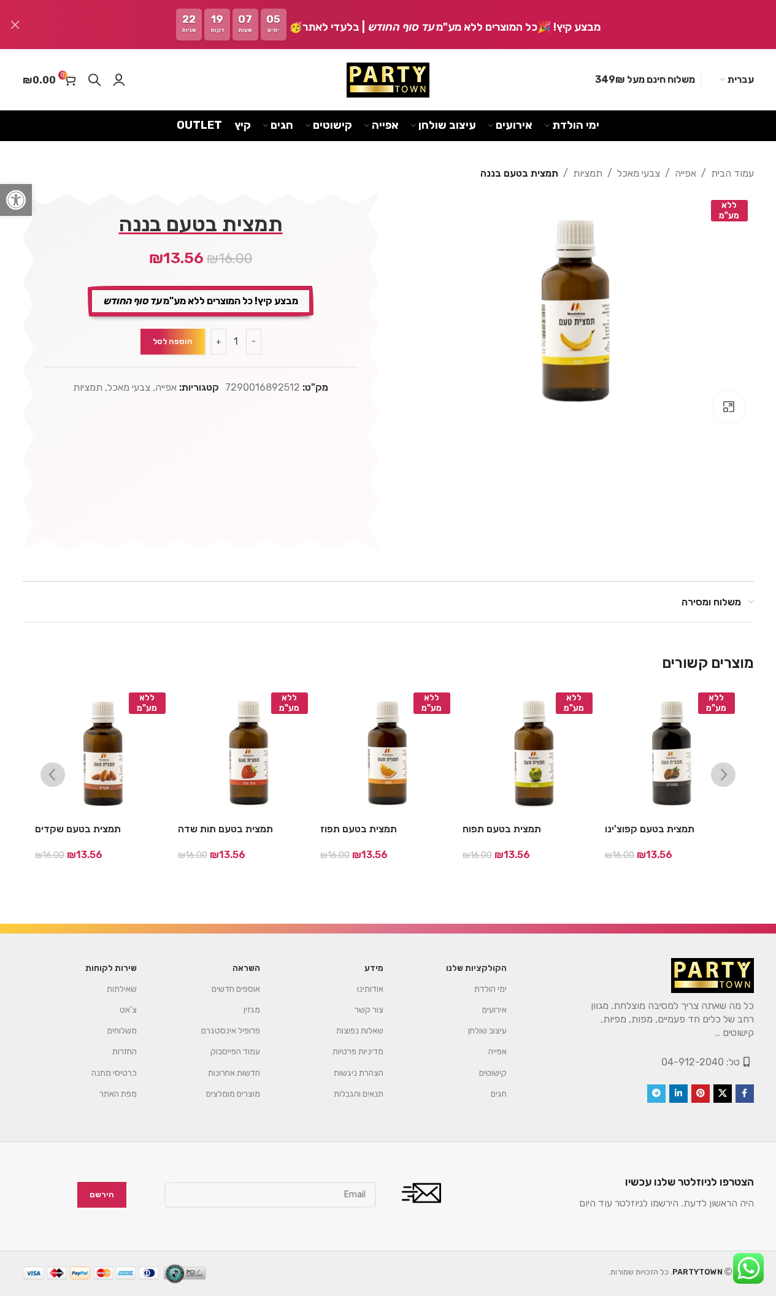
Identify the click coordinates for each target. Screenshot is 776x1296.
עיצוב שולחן (487, 1031)
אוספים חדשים (236, 989)
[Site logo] (388, 80)
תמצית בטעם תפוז (358, 829)
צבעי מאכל (638, 173)
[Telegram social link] (656, 1093)
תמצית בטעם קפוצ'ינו (649, 829)
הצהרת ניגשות (358, 1073)
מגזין (252, 1010)
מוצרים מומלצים (233, 1094)
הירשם (102, 1194)
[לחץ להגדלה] (728, 406)
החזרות (124, 1051)
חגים (499, 1094)
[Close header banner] (15, 24)
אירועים (494, 1010)
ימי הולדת (490, 989)
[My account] (119, 79)
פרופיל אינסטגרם (230, 1031)
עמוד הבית (732, 173)
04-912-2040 (692, 1062)
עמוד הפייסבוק (235, 1051)
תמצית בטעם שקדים (78, 829)
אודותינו (370, 989)
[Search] (94, 79)
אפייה (685, 173)
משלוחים (122, 1031)
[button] (16, 200)
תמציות (587, 173)
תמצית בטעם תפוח (502, 829)
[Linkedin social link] (678, 1093)
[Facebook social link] (745, 1093)
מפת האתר (118, 1094)
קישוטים (493, 1073)
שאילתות (122, 989)
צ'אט (128, 1010)
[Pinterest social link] (700, 1093)
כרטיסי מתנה (114, 1073)
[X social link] (722, 1093)
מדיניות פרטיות (357, 1051)
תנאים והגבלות (358, 1094)
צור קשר (369, 1010)
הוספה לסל (173, 341)
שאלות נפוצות (359, 1031)
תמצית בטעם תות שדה (225, 829)
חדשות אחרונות (234, 1073)
